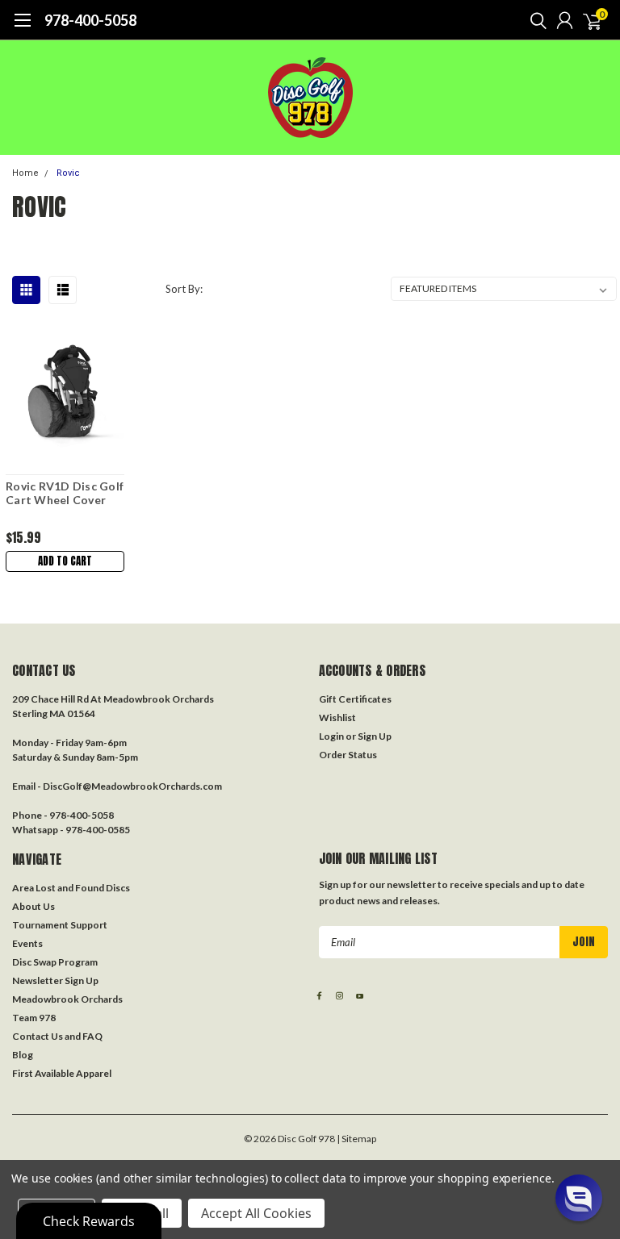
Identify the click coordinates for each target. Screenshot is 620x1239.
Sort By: (184, 288)
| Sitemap (356, 1139)
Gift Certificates (355, 699)
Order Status (348, 755)
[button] (578, 1197)
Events (27, 943)
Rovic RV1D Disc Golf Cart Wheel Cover (65, 493)
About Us (33, 906)
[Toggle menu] (22, 28)
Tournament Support (59, 925)
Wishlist (337, 717)
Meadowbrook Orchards (67, 999)
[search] (534, 20)
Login (331, 736)
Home (25, 173)
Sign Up (375, 736)
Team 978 (34, 1018)
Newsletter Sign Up (55, 980)
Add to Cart (65, 561)
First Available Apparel (61, 1073)
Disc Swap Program (55, 962)
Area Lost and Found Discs (71, 888)
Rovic (68, 173)
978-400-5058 (90, 20)
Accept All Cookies (256, 1213)
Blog (22, 1055)
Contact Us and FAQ (57, 1036)
